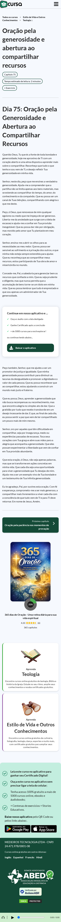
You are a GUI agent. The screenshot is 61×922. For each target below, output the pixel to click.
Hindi (39, 857)
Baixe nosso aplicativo (18, 816)
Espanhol (18, 857)
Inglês (8, 857)
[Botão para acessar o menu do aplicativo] (56, 4)
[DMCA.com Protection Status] (30, 901)
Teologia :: (28, 20)
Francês (29, 857)
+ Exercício (9, 88)
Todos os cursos (10, 17)
